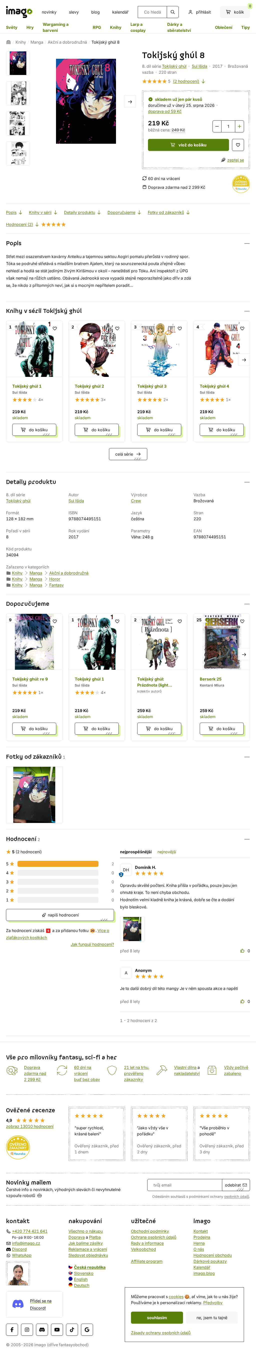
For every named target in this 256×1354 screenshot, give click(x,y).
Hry (30, 27)
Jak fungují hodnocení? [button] (92, 944)
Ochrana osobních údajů (153, 1237)
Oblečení (223, 27)
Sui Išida (199, 66)
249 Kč (178, 129)
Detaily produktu (79, 212)
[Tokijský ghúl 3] (159, 381)
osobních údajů (236, 1197)
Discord (19, 1249)
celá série (124, 454)
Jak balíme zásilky (85, 1243)
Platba (95, 1237)
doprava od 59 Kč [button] (165, 111)
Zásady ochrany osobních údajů (160, 1332)
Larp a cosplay (138, 27)
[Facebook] (12, 1330)
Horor (54, 578)
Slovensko (84, 1273)
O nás (199, 1249)
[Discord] (42, 1330)
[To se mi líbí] (243, 950)
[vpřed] (130, 101)
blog (95, 12)
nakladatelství (187, 1073)
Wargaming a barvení (55, 27)
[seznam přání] (238, 145)
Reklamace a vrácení (87, 1249)
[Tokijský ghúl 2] (97, 381)
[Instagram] (27, 1330)
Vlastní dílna (185, 1067)
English (81, 1279)
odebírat (233, 1185)
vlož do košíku (192, 144)
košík (242, 10)
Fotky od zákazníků (166, 212)
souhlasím (157, 1317)
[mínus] (217, 126)
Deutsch (81, 1285)
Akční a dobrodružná (67, 42)
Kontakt (201, 1231)
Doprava (76, 1237)
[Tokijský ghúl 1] (34, 381)
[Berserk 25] (222, 677)
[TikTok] (72, 1330)
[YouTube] (57, 1330)
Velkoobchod (143, 1249)
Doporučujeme (121, 212)
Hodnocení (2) (19, 224)
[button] (128, 243)
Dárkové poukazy (210, 1261)
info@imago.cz (26, 1243)
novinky (49, 12)
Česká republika (90, 1267)
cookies (176, 1296)
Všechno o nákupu (85, 1231)
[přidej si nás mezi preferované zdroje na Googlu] (87, 1330)
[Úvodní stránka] (8, 42)
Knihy (116, 27)
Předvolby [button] (212, 1302)
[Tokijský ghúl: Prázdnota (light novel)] (159, 677)
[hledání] (173, 12)
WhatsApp (22, 1255)
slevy (74, 12)
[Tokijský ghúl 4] (222, 381)
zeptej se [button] (235, 159)
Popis (11, 212)
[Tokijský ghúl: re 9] (34, 677)
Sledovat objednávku (88, 1255)
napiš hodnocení (62, 914)
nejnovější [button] (167, 851)
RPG (97, 27)
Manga (36, 42)
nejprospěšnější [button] (136, 851)
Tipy (245, 27)
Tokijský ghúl (174, 66)
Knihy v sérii (40, 212)
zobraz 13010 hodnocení (30, 1126)
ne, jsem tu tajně (211, 1317)
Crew (136, 500)
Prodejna (202, 1237)
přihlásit (203, 12)
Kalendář (202, 1267)
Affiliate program (146, 1261)
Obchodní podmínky (150, 1231)
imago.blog (204, 1273)
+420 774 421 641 (30, 1231)
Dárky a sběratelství (179, 27)
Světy (12, 27)
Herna (199, 1243)
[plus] (239, 126)
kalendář (120, 12)
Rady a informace (147, 1243)
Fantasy (56, 584)
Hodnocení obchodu (213, 1255)
